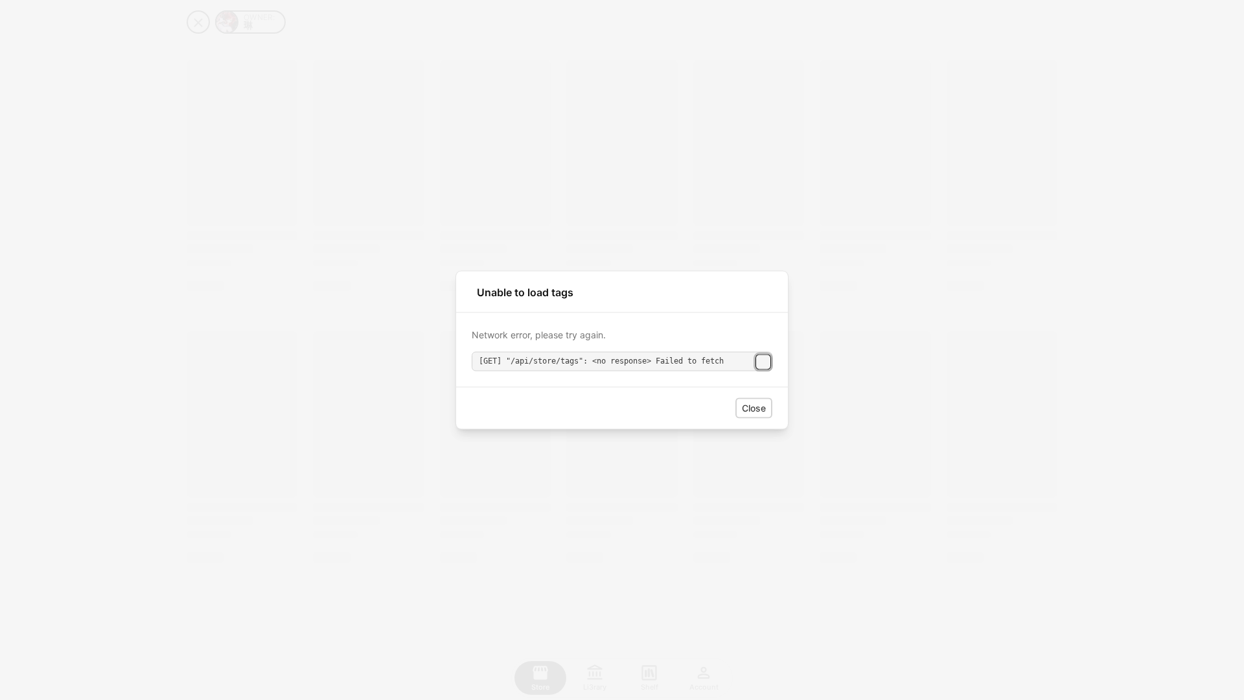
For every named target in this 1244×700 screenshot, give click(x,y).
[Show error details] (763, 361)
